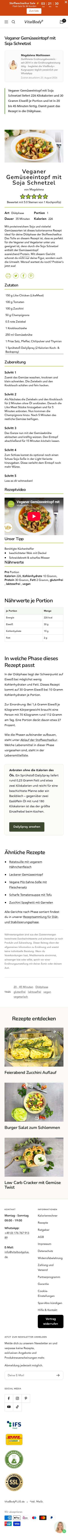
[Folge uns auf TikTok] (17, 1407)
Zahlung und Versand (45, 1267)
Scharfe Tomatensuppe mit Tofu (30, 895)
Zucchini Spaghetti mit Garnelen (31, 902)
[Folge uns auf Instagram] (17, 1398)
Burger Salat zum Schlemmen (32, 1127)
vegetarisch (21, 997)
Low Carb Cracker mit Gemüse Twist (33, 1185)
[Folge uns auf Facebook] (9, 1398)
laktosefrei (34, 992)
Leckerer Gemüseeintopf (26, 874)
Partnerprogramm (49, 1277)
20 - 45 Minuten (23, 987)
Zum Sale (34, 11)
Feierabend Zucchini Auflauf (30, 1072)
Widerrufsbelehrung (50, 1258)
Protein (24, 254)
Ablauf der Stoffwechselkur (38, 740)
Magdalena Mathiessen (35, 55)
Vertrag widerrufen (50, 1321)
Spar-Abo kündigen (50, 1303)
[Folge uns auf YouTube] (9, 1407)
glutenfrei (20, 992)
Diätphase (42, 987)
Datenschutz (45, 1251)
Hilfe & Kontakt (47, 1310)
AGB (41, 1237)
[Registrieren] (58, 1375)
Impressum (44, 1244)
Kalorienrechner (47, 1216)
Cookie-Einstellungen (46, 1293)
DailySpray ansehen (26, 827)
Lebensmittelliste (16, 755)
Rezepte (43, 1223)
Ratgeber (43, 1230)
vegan (47, 992)
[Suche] (13, 22)
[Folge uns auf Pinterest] (26, 1398)
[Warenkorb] (61, 22)
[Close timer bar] (66, 2)
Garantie (43, 1284)
